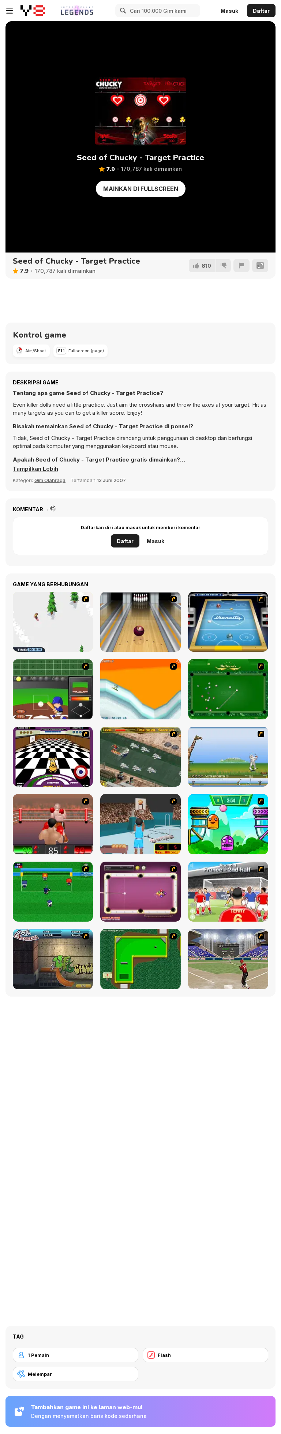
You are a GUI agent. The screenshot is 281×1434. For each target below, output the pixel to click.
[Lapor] (241, 265)
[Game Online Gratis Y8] (32, 10)
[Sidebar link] (9, 10)
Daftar (261, 11)
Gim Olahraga (49, 480)
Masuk (229, 11)
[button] (35, 469)
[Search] (121, 10)
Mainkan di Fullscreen (140, 188)
